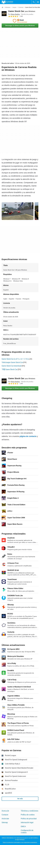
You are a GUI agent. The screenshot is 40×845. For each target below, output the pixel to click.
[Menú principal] (38, 2)
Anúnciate (5, 819)
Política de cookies (28, 815)
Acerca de (5, 811)
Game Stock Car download (11, 366)
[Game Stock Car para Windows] (4, 13)
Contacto (5, 815)
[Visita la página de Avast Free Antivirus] (20, 21)
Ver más (20, 798)
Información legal (27, 822)
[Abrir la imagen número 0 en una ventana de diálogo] (17, 211)
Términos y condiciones (29, 811)
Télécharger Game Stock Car (12, 362)
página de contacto (28, 436)
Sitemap (5, 822)
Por (14, 14)
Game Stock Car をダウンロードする (15, 359)
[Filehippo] (7, 2)
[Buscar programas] (34, 2)
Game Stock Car (21, 11)
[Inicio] (2, 7)
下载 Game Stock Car (9, 369)
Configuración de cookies (27, 831)
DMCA (23, 826)
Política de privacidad (29, 819)
